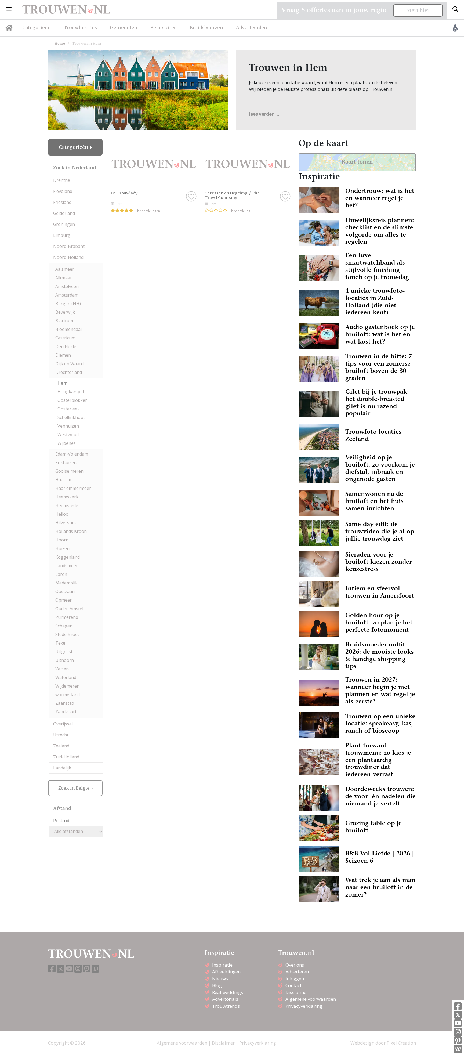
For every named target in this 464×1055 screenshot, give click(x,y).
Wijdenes (66, 443)
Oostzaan (65, 591)
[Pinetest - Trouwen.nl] (458, 1040)
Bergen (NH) (68, 303)
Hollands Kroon (71, 531)
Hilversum (65, 523)
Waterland (65, 677)
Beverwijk (65, 312)
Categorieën (36, 28)
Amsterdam (66, 295)
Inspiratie (222, 965)
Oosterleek (68, 409)
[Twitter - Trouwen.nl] (458, 1015)
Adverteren (297, 972)
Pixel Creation (401, 1043)
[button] (9, 9)
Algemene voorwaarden (310, 999)
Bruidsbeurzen (206, 28)
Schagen (64, 626)
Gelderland (64, 213)
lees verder (262, 114)
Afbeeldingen (226, 972)
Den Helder (66, 346)
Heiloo (61, 514)
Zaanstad (64, 703)
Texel (60, 643)
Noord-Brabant (69, 246)
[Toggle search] (455, 9)
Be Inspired (163, 28)
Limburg (61, 235)
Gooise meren (69, 471)
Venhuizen (68, 426)
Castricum (65, 338)
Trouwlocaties (80, 28)
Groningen (64, 224)
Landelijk (62, 768)
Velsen (62, 669)
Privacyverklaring (303, 1006)
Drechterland (68, 372)
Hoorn (61, 540)
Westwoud (68, 435)
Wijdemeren (67, 686)
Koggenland (67, 557)
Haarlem (64, 480)
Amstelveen (67, 286)
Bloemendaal (68, 329)
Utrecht (60, 735)
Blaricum (64, 321)
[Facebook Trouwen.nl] (458, 1006)
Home (60, 43)
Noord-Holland (68, 257)
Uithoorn (64, 660)
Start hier (418, 10)
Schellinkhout (71, 417)
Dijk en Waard (69, 364)
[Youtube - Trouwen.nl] (458, 1023)
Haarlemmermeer (73, 488)
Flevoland (62, 191)
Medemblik (66, 583)
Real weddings (227, 992)
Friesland (62, 202)
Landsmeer (66, 566)
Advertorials (225, 999)
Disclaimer (296, 992)
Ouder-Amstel (69, 609)
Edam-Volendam (71, 454)
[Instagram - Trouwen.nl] (458, 1032)
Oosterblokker (72, 400)
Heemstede (66, 505)
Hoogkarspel (70, 392)
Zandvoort (66, 712)
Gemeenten (123, 28)
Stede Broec (67, 634)
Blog (217, 985)
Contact (293, 985)
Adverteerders (252, 28)
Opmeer (63, 600)
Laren (61, 574)
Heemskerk (66, 497)
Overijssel (63, 724)
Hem (62, 383)
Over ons (294, 965)
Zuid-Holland (66, 757)
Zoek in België (74, 788)
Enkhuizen (66, 462)
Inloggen (294, 978)
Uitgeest (64, 652)
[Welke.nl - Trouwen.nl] (458, 1049)
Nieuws (220, 978)
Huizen (62, 548)
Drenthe (61, 180)
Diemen (63, 355)
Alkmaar (63, 278)
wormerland (67, 695)
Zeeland (61, 746)
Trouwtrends (226, 1006)
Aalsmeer (64, 269)
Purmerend (66, 617)
